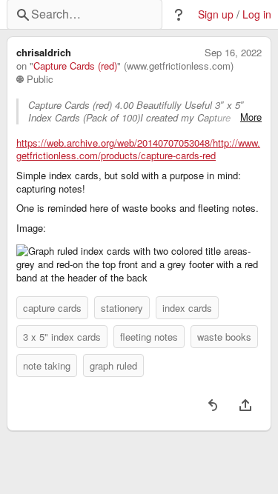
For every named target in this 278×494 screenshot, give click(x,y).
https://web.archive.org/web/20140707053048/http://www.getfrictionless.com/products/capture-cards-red (138, 149)
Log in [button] (256, 14)
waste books (224, 336)
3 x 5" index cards (62, 336)
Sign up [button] (216, 14)
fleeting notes (149, 336)
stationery (122, 308)
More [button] (251, 117)
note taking (46, 365)
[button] (178, 14)
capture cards (52, 308)
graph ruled (113, 365)
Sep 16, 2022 (233, 52)
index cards (187, 308)
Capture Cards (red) (75, 66)
